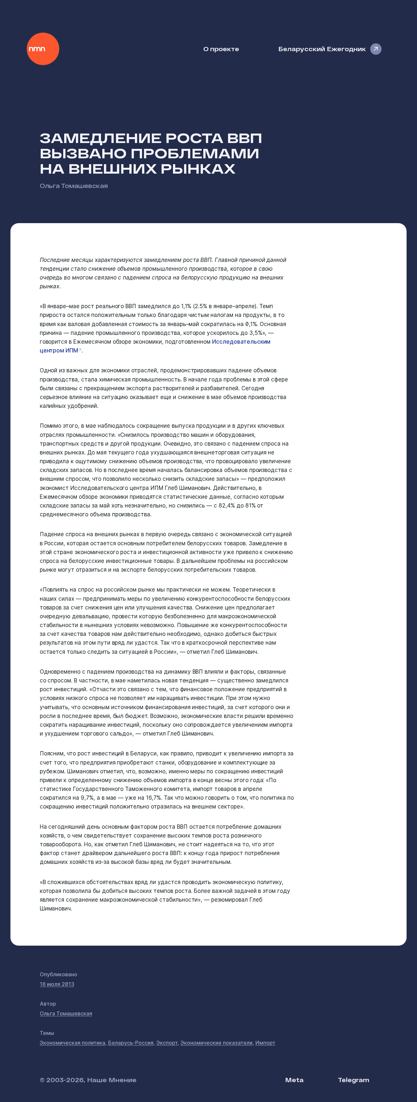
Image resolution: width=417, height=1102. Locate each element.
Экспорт (167, 1042)
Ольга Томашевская (74, 185)
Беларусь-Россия (130, 1042)
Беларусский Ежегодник (322, 48)
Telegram (353, 1079)
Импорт (265, 1042)
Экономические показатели (216, 1042)
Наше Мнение (43, 49)
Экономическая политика (72, 1042)
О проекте (221, 48)
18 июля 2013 (57, 984)
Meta (294, 1079)
